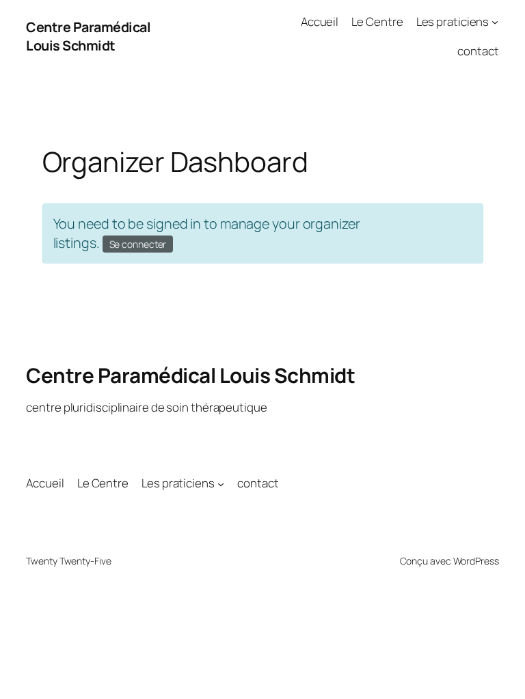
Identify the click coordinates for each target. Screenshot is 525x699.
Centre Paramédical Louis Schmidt (88, 36)
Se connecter (138, 244)
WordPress (476, 560)
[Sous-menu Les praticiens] (495, 21)
